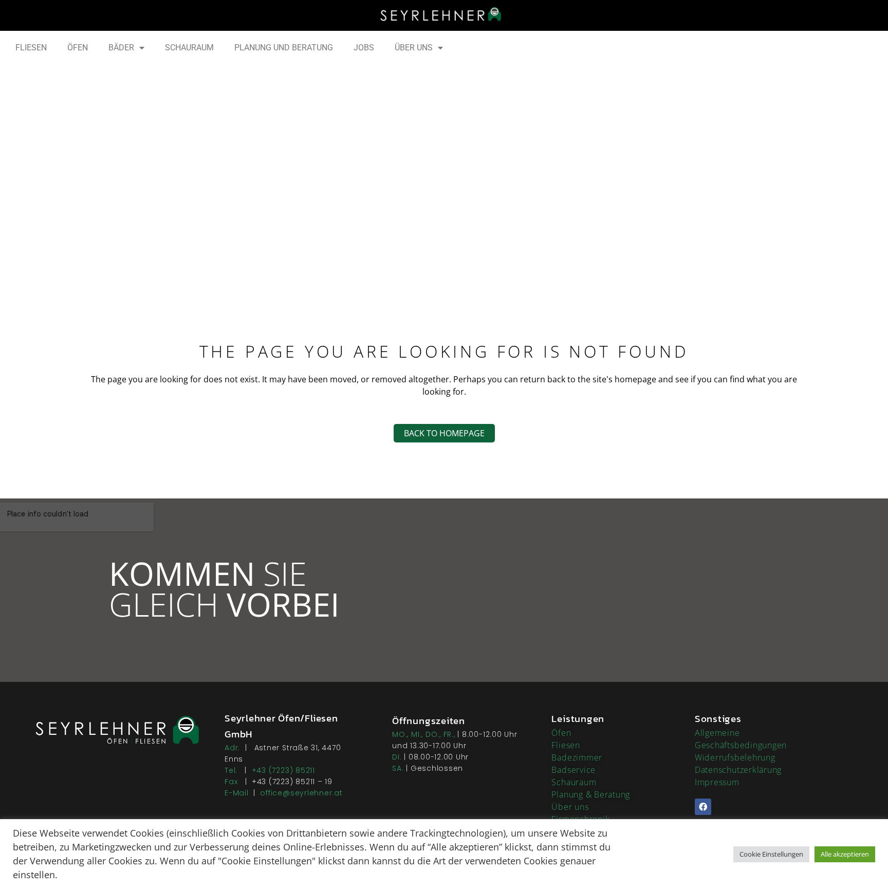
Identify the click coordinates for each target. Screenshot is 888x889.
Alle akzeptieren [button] (845, 854)
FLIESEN (31, 47)
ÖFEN (77, 47)
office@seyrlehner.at (301, 793)
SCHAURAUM (189, 47)
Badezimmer (576, 757)
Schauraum (573, 782)
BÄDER (121, 47)
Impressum (717, 782)
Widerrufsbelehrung (735, 757)
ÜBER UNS (414, 47)
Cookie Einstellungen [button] (771, 854)
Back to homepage (444, 433)
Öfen (561, 732)
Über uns (569, 806)
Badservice (573, 769)
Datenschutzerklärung (738, 769)
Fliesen (565, 745)
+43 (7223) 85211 (283, 770)
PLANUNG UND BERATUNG (283, 47)
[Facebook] (703, 807)
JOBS (364, 47)
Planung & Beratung (590, 794)
